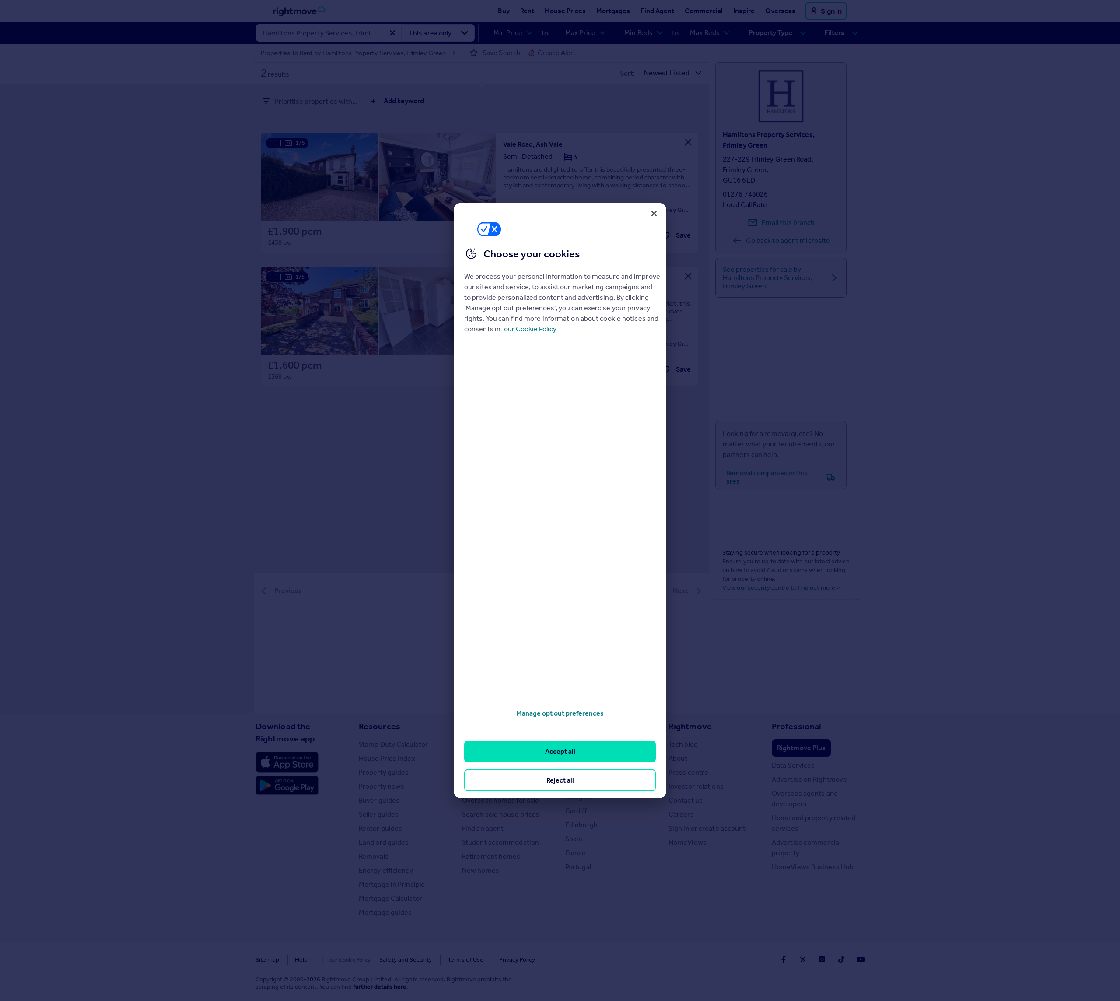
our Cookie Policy (530, 329)
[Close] (654, 213)
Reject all (560, 780)
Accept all (560, 751)
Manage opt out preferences (560, 713)
